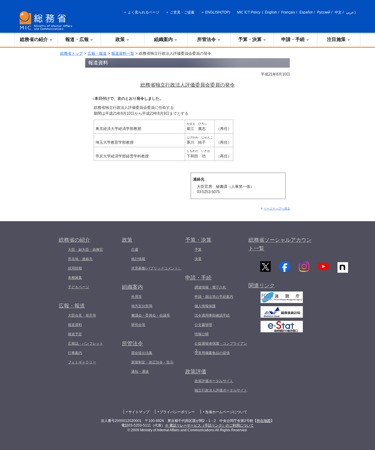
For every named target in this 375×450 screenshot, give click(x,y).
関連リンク (261, 285)
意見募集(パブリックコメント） (156, 268)
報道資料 (75, 325)
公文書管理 (203, 325)
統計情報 (138, 259)
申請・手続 (293, 39)
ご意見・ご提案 (182, 12)
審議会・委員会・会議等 (150, 315)
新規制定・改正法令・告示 (152, 362)
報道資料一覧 (122, 53)
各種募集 (75, 278)
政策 (120, 39)
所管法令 (206, 39)
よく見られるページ (143, 12)
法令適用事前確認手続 (212, 315)
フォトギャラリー (82, 362)
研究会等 (138, 325)
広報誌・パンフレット (85, 343)
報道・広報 (77, 39)
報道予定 (75, 334)
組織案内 (163, 39)
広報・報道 (97, 53)
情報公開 (202, 334)
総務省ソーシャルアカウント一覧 (280, 244)
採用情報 (75, 268)
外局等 (136, 297)
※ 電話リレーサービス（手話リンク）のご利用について (209, 425)
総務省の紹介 (34, 39)
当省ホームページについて (226, 412)
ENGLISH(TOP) (217, 12)
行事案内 (75, 353)
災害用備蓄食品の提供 (212, 353)
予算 (198, 250)
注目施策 (336, 39)
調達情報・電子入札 (210, 287)
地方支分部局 (141, 306)
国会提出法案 (141, 353)
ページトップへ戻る (277, 208)
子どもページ (78, 287)
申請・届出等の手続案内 (214, 297)
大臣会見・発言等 (82, 315)
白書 (134, 250)
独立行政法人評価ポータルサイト (221, 390)
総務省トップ (71, 53)
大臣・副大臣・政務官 (85, 250)
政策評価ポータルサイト (214, 381)
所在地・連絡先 (80, 259)
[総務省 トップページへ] (47, 20)
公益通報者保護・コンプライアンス (221, 347)
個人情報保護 (205, 306)
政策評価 (195, 372)
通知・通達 (140, 372)
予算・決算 (250, 39)
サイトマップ (138, 412)
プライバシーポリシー (177, 412)
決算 (198, 259)
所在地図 (264, 420)
